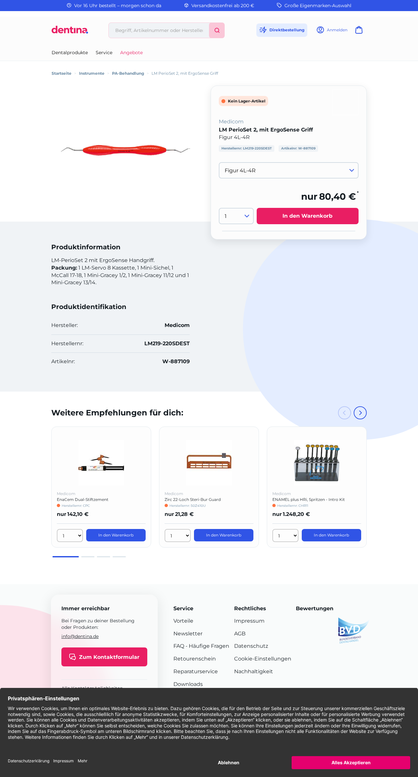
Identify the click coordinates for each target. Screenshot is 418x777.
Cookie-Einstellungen (262, 659)
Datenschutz (251, 646)
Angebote (131, 52)
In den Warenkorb (307, 216)
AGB (240, 633)
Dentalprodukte (70, 52)
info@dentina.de (80, 636)
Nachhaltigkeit (253, 671)
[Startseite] (70, 32)
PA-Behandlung (128, 73)
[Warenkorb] (360, 31)
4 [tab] (119, 556)
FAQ (178, 646)
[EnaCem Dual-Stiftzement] (101, 463)
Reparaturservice (195, 671)
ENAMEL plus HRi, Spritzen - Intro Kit (308, 499)
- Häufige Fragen (206, 646)
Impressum (249, 621)
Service (104, 52)
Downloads (188, 684)
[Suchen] (217, 30)
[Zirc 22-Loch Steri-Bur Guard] (209, 463)
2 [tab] (87, 556)
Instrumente (91, 73)
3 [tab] (103, 556)
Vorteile (183, 621)
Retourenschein (194, 659)
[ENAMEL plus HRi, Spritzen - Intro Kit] (316, 463)
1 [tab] (66, 556)
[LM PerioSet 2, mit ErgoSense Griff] (125, 150)
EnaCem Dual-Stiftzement (82, 499)
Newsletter (187, 633)
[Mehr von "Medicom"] (345, 101)
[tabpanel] (101, 487)
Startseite (62, 73)
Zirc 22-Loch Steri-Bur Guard (193, 499)
